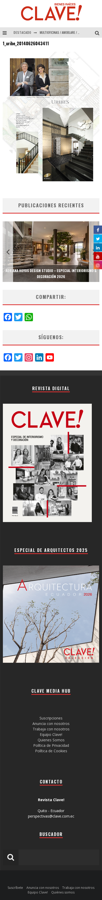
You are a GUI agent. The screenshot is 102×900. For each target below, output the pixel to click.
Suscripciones (51, 718)
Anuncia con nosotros (51, 723)
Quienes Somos (51, 739)
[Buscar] (98, 32)
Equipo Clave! (51, 734)
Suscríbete (15, 887)
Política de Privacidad (51, 745)
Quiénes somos (63, 892)
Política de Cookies (51, 750)
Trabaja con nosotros (51, 729)
